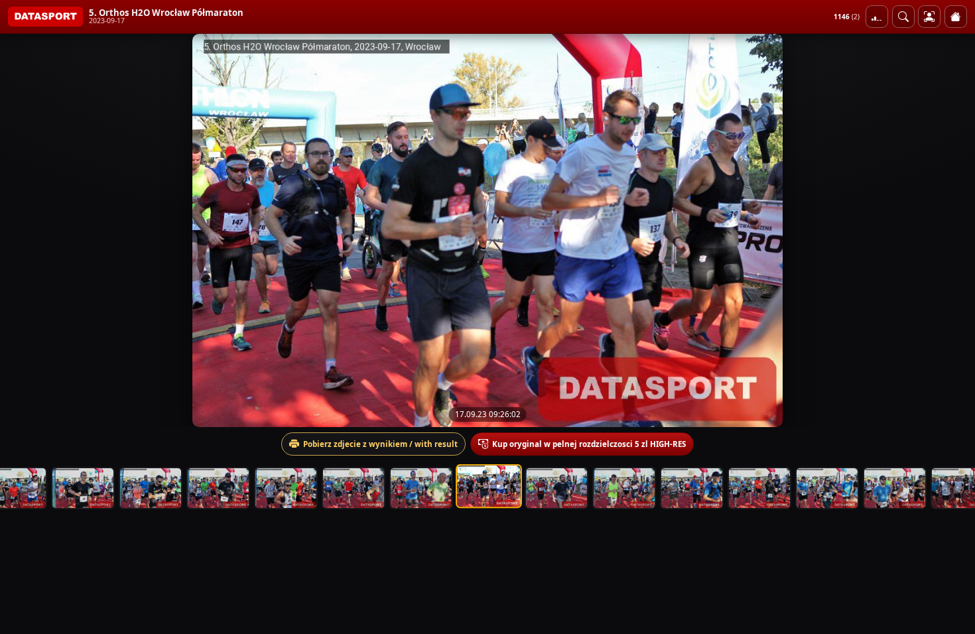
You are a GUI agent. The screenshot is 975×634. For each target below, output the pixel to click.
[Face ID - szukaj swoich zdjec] (903, 16)
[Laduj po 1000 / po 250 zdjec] (877, 16)
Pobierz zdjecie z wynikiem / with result (380, 444)
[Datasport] (45, 17)
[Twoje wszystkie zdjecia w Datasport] (929, 16)
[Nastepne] (953, 230)
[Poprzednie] (22, 230)
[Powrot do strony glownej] (955, 16)
